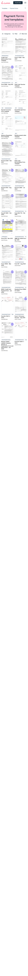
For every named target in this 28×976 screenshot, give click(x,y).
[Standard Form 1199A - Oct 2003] (21, 277)
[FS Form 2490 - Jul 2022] (21, 176)
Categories (7, 34)
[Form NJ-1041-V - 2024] (7, 304)
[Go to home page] (5, 2)
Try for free (18, 2)
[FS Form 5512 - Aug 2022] (7, 176)
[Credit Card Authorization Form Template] (7, 45)
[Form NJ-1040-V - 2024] (21, 329)
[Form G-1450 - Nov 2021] (21, 45)
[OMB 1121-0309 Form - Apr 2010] (21, 226)
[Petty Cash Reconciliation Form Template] (21, 149)
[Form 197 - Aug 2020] (21, 252)
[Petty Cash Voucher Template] (21, 72)
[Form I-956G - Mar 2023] (7, 252)
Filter (16, 34)
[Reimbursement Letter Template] (21, 123)
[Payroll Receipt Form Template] (21, 98)
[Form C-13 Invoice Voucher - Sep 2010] (21, 304)
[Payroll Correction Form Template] (7, 98)
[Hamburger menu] (25, 2)
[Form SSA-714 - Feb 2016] (21, 201)
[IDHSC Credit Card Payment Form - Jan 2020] (7, 277)
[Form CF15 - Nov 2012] (7, 226)
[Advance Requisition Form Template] (7, 123)
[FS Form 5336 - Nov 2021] (7, 149)
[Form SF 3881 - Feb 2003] (7, 201)
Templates (4, 8)
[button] (7, 50)
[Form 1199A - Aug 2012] (7, 72)
